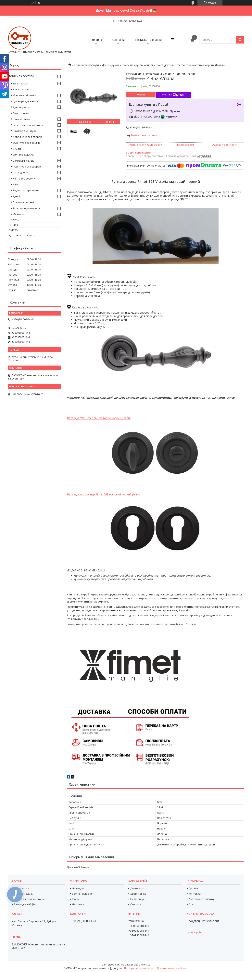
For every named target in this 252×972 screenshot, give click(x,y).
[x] (72, 777)
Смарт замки (21, 113)
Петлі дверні (21, 172)
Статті (192, 904)
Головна (96, 40)
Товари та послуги (86, 65)
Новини (14, 225)
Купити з (167, 94)
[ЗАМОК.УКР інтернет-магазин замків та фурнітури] (20, 38)
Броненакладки (82, 893)
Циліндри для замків (25, 101)
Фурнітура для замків (26, 142)
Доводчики (137, 888)
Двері (16, 196)
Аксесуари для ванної (26, 208)
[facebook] (68, 777)
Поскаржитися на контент (139, 968)
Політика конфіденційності (172, 968)
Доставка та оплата (148, 40)
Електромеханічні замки (28, 125)
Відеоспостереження (26, 190)
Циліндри (78, 888)
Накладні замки (22, 89)
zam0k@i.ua (19, 328)
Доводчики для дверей (27, 137)
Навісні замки (21, 119)
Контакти (118, 40)
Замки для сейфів (23, 160)
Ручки (76, 899)
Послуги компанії (23, 202)
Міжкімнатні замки (24, 95)
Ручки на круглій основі (137, 65)
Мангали (18, 214)
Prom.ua (145, 964)
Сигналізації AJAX (23, 154)
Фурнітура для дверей (27, 166)
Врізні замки (20, 83)
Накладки (78, 904)
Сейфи (17, 149)
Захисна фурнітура (25, 131)
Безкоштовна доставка (144, 135)
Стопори (135, 904)
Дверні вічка (138, 893)
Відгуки (14, 230)
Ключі (16, 184)
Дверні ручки (110, 65)
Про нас (14, 219)
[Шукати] (240, 40)
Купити (141, 94)
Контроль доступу (24, 178)
